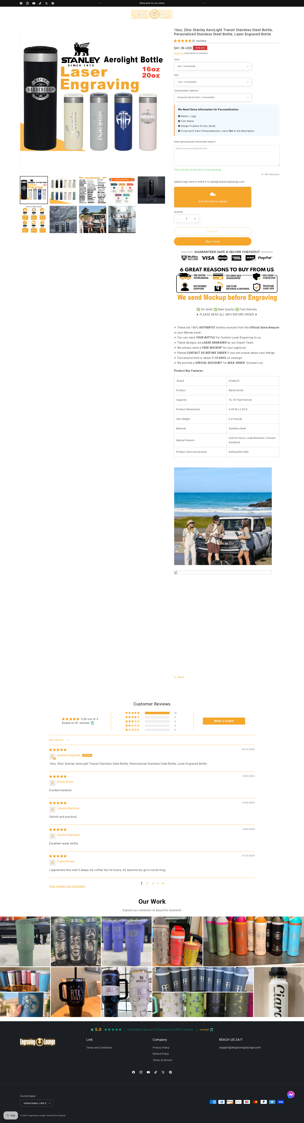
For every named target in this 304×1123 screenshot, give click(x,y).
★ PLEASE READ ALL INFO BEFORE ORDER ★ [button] (226, 314)
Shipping (178, 53)
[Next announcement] (203, 3)
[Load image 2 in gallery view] (63, 190)
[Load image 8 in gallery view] (92, 219)
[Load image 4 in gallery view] (122, 190)
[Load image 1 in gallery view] (34, 190)
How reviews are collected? (67, 886)
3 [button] (153, 883)
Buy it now (213, 241)
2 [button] (147, 883)
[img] (58, 749)
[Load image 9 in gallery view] (122, 219)
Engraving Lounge (37, 1115)
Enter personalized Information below (195, 141)
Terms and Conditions (99, 1047)
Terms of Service (162, 1060)
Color (176, 59)
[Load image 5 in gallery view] (151, 190)
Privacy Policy (161, 1047)
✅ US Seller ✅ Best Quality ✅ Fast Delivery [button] (227, 309)
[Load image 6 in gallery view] (34, 219)
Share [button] (181, 677)
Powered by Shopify (56, 1115)
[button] (35, 14)
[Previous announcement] (100, 3)
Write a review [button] (224, 721)
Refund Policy (161, 1053)
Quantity (178, 212)
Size (176, 75)
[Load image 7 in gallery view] (63, 219)
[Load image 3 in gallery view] (92, 190)
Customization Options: (186, 90)
